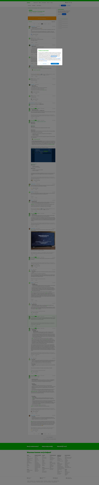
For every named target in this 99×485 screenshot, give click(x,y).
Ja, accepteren (55, 63)
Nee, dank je (44, 63)
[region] (49, 57)
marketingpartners (54, 56)
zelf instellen (45, 60)
